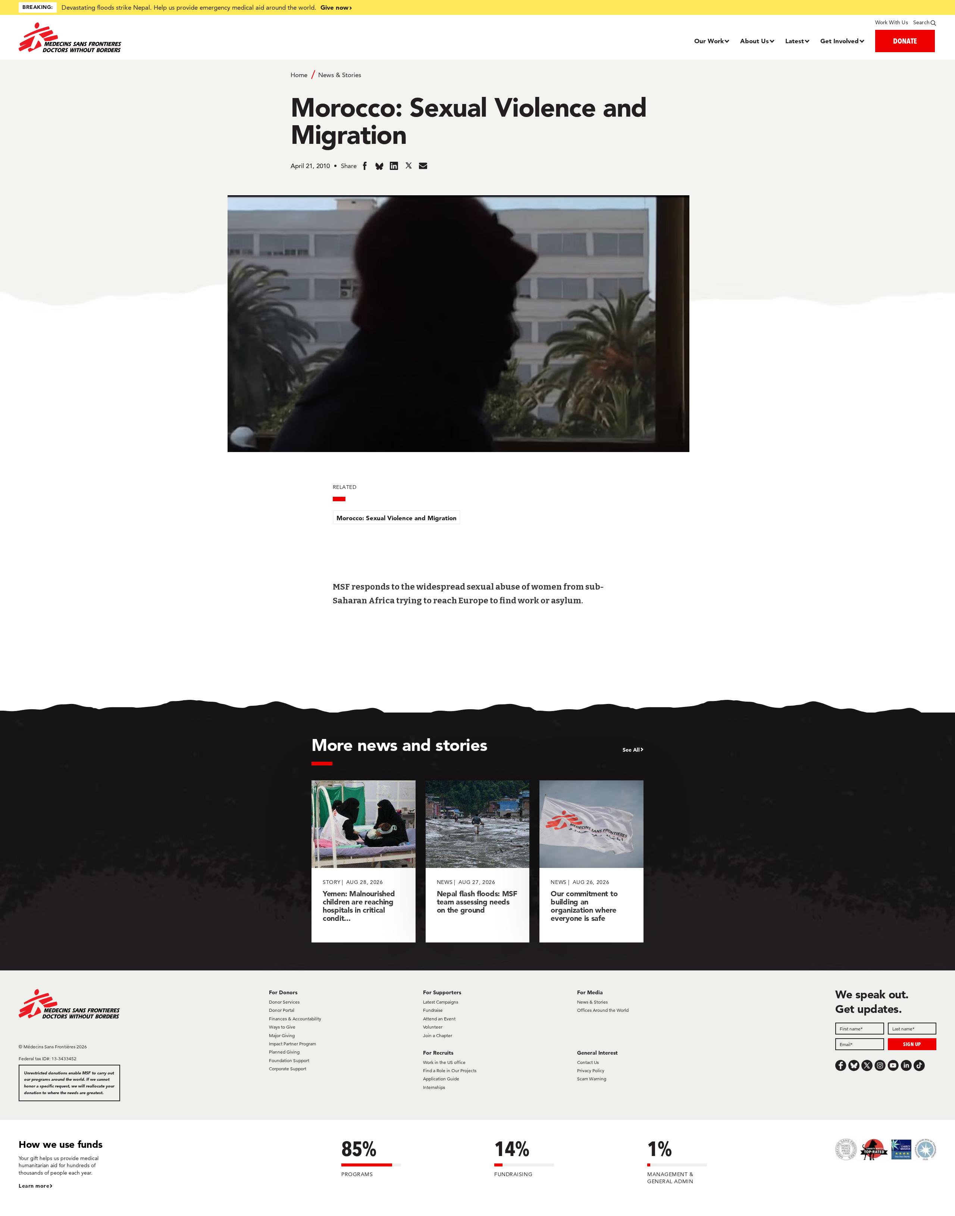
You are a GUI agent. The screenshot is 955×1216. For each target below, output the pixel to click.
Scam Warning (591, 1078)
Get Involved (839, 41)
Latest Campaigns (440, 1002)
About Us (754, 41)
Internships (434, 1087)
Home (299, 75)
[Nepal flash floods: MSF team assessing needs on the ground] (478, 861)
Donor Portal (281, 1010)
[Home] (133, 37)
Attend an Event (439, 1018)
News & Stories (339, 75)
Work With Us (891, 22)
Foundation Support (289, 1060)
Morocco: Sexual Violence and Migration (396, 518)
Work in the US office (444, 1062)
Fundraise (433, 1010)
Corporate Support (287, 1068)
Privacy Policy (590, 1070)
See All (631, 750)
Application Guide (441, 1078)
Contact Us (588, 1062)
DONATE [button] (905, 40)
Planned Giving (284, 1052)
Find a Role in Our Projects (449, 1070)
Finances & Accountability (295, 1018)
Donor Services (284, 1002)
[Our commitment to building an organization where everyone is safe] (591, 861)
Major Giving (282, 1035)
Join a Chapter (437, 1035)
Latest (794, 41)
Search (921, 22)
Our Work (709, 41)
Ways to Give (282, 1027)
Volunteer (432, 1027)
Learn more (34, 1185)
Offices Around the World (603, 1010)
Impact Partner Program (292, 1043)
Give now (334, 7)
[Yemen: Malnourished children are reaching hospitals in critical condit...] (363, 861)
